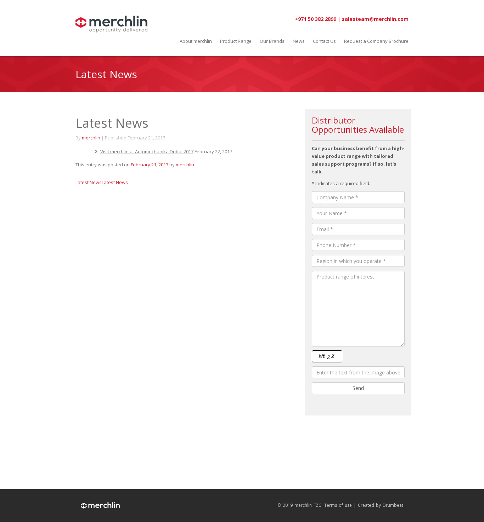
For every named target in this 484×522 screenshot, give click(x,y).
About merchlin (196, 41)
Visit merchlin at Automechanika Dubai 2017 (146, 151)
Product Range (236, 41)
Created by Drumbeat (380, 505)
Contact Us (324, 41)
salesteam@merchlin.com (375, 19)
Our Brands (272, 41)
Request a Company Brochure (376, 41)
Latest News (88, 182)
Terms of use (338, 505)
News (299, 41)
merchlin (91, 137)
